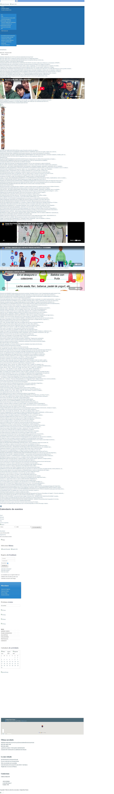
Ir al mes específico (4, 522)
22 (15, 663)
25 (4, 665)
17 (1, 663)
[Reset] (17, 1)
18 (4, 663)
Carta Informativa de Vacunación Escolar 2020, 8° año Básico (14, 764)
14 (12, 661)
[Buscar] (2, 524)
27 (9, 665)
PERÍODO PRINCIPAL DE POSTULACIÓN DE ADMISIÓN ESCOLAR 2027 (17, 742)
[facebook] (2, 47)
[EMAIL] (2, 513)
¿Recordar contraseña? (6, 568)
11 (4, 661)
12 (7, 661)
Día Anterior (2, 531)
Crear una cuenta (4, 571)
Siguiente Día (3, 534)
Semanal (2, 519)
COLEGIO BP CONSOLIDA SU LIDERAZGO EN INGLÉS (13, 749)
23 (17, 663)
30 (17, 665)
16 (17, 661)
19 (7, 663)
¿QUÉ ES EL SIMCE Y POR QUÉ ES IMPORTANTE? (13, 748)
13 (9, 661)
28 (12, 665)
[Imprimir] (2, 511)
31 (1, 667)
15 (15, 661)
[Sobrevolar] (2, 792)
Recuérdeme (4, 563)
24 (1, 665)
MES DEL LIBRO (5, 746)
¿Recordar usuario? (5, 570)
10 (1, 661)
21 (12, 663)
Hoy (1, 520)
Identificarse (4, 565)
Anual (1, 515)
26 (7, 665)
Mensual (2, 517)
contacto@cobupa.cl (7, 783)
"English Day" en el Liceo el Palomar (9, 766)
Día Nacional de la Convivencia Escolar (9, 759)
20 (9, 663)
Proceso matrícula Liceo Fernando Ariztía (10, 761)
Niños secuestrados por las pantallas (9, 763)
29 (15, 665)
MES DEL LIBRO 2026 (6, 744)
